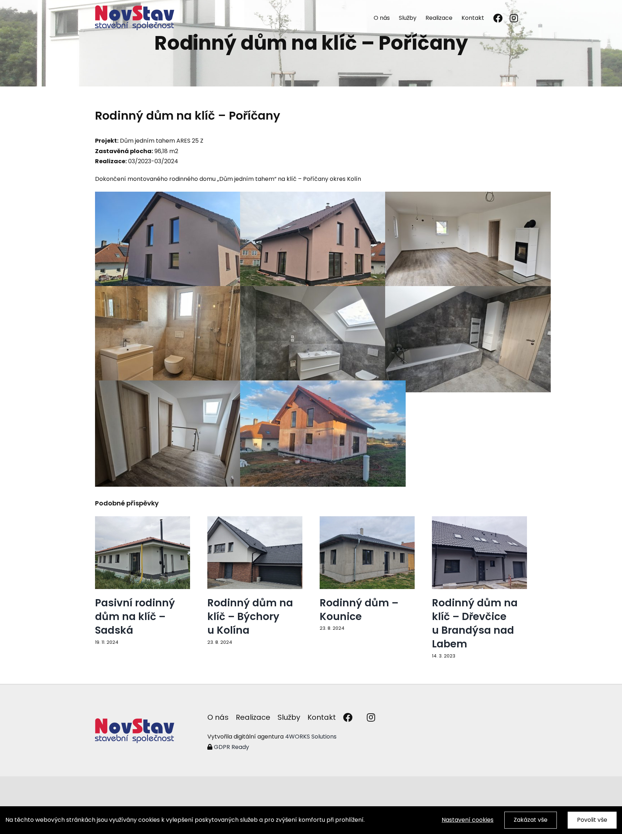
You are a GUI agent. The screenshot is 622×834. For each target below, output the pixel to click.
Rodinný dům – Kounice (359, 610)
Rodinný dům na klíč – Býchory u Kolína (250, 616)
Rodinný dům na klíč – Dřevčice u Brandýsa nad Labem (475, 623)
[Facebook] (497, 18)
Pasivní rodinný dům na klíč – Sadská (135, 616)
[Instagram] (514, 18)
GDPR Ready (230, 747)
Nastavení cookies (467, 820)
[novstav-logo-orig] (134, 721)
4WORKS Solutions (311, 736)
